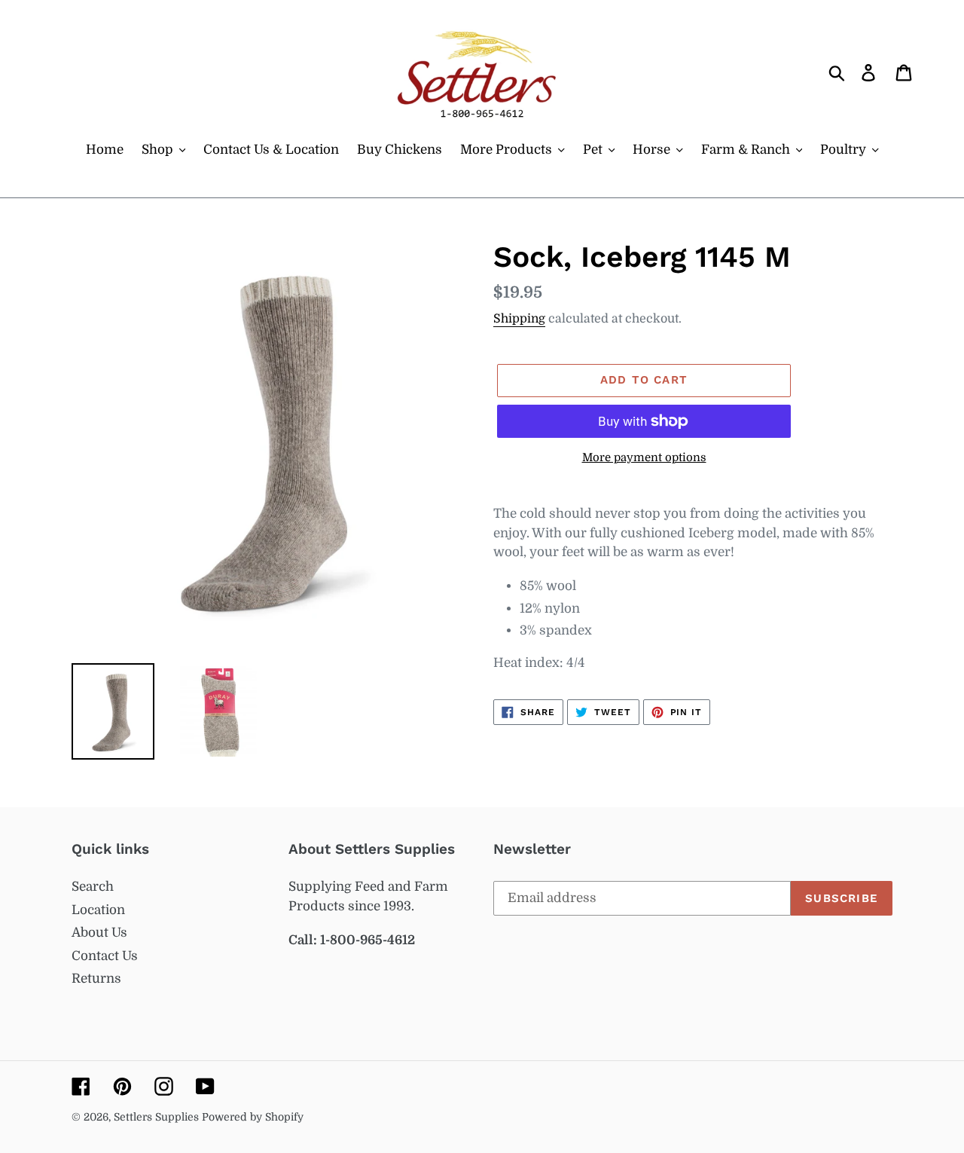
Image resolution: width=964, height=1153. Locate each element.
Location (98, 910)
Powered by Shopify (253, 1117)
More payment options (644, 457)
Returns (96, 978)
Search (93, 886)
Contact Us (105, 956)
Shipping (519, 319)
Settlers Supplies (158, 1117)
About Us (99, 932)
